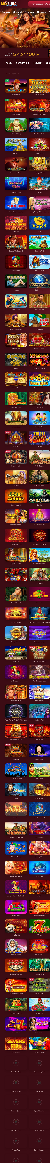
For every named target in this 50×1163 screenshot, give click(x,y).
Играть (16, 91)
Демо (8, 79)
